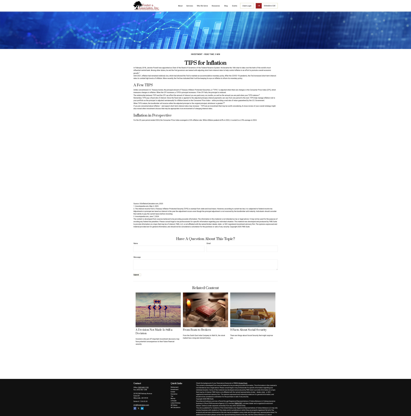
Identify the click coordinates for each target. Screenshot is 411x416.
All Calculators (175, 407)
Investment (174, 389)
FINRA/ (237, 403)
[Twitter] (138, 408)
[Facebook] (134, 408)
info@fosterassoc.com (141, 405)
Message (137, 257)
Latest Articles (175, 403)
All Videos (174, 405)
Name (135, 243)
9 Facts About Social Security (248, 330)
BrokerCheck (243, 383)
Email (209, 243)
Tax (172, 396)
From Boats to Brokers (197, 330)
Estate (173, 392)
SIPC (240, 403)
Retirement (174, 387)
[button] (180, 6)
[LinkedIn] (142, 408)
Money (173, 398)
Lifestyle (173, 401)
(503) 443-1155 (143, 387)
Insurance (174, 394)
